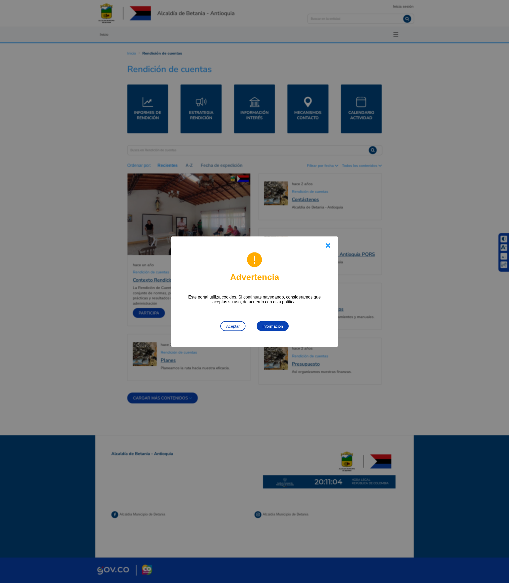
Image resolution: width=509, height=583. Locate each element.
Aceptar (233, 326)
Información (272, 326)
